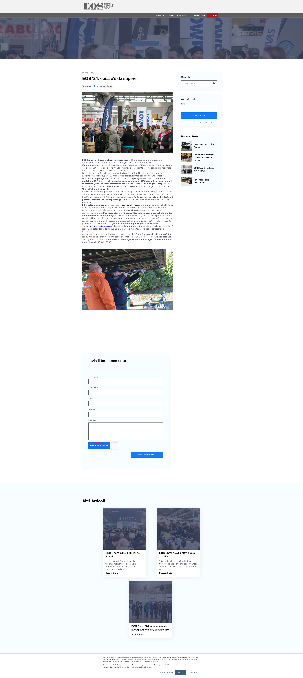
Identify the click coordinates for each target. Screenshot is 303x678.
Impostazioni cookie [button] (166, 672)
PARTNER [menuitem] (201, 15)
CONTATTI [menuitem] (212, 15)
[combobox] (199, 83)
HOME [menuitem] (158, 15)
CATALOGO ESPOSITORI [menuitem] (186, 15)
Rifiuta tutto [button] (193, 672)
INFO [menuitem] (165, 15)
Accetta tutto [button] (180, 672)
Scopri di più (111, 573)
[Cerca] (214, 83)
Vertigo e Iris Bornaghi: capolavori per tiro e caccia (204, 157)
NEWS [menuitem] (171, 15)
